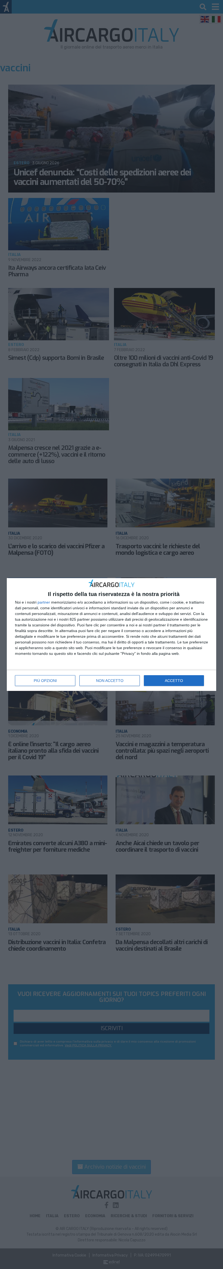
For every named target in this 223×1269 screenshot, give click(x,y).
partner (44, 602)
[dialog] (111, 634)
